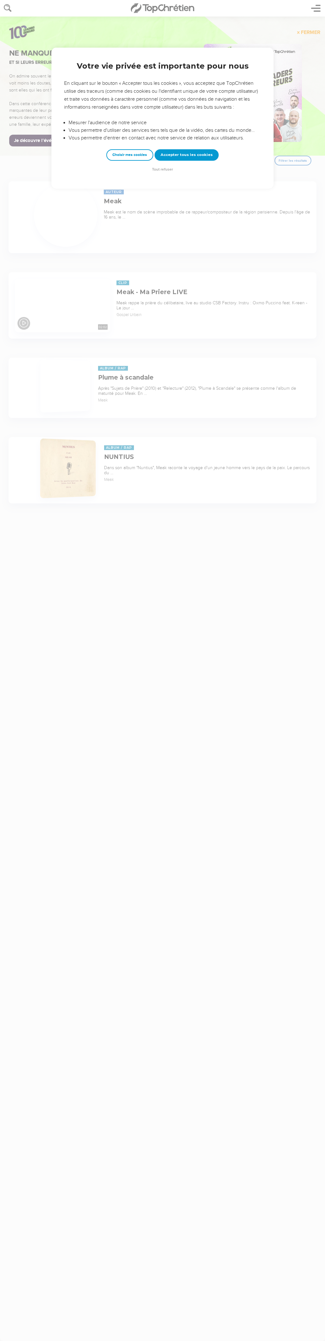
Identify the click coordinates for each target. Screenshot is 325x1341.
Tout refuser (162, 169)
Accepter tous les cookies (187, 154)
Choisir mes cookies (129, 155)
